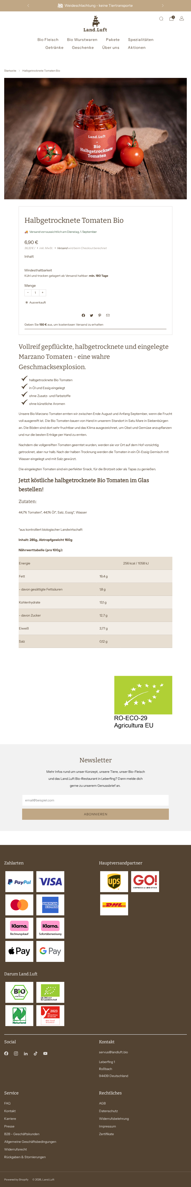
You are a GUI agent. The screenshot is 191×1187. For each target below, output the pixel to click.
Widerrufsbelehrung (114, 1119)
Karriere (10, 1119)
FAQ (7, 1103)
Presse (9, 1126)
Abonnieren (95, 814)
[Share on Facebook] (83, 315)
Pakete (113, 39)
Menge (30, 285)
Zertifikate (106, 1134)
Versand (62, 248)
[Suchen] (161, 18)
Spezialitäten (141, 39)
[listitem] (95, 5)
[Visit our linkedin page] (26, 1053)
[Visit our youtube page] (45, 1053)
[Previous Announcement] (28, 6)
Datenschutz (108, 1111)
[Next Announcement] (163, 6)
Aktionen (137, 47)
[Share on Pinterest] (99, 315)
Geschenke (83, 47)
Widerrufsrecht (15, 1149)
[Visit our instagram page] (16, 1053)
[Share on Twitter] (91, 315)
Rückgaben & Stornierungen (25, 1157)
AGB (102, 1103)
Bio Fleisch (48, 39)
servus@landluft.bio (113, 1052)
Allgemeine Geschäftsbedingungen (30, 1142)
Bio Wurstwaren (82, 39)
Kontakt (10, 1111)
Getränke (54, 47)
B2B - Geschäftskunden (21, 1134)
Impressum (107, 1126)
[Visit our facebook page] (6, 1053)
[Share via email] (107, 315)
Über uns (110, 47)
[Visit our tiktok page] (35, 1053)
